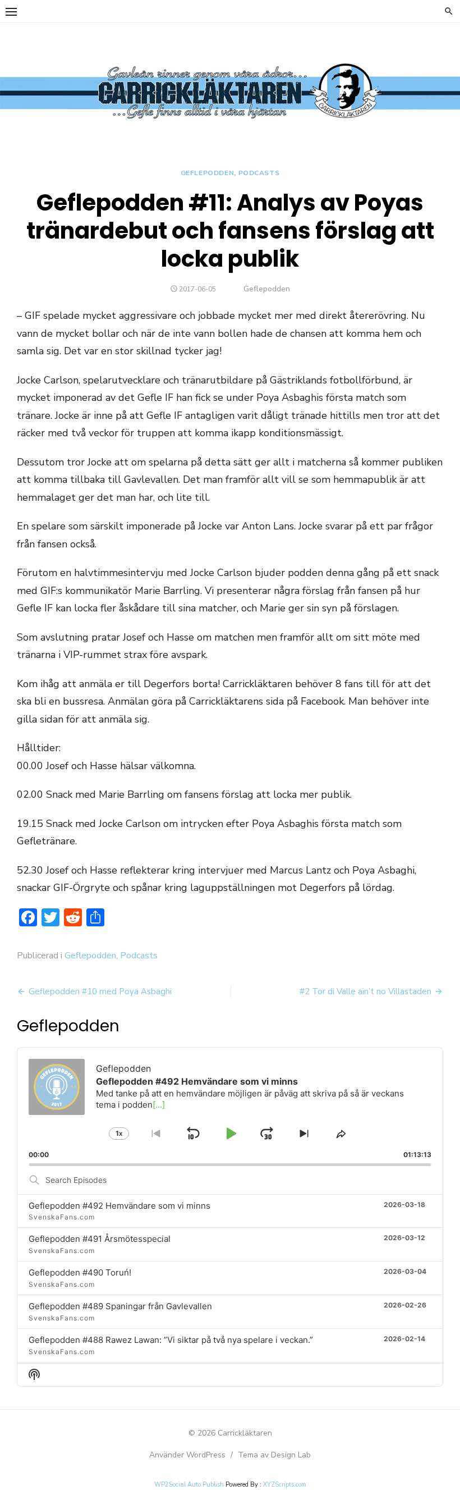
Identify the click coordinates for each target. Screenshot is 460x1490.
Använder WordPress (187, 1455)
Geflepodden (207, 172)
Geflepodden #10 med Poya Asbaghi (100, 991)
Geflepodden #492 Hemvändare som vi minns (119, 1205)
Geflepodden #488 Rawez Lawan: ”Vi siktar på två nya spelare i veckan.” (171, 1339)
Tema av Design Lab (274, 1455)
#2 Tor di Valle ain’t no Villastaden (365, 991)
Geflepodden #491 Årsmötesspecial (100, 1238)
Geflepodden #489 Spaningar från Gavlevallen (120, 1306)
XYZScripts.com (284, 1484)
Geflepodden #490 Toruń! (80, 1272)
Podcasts (259, 172)
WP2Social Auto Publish (189, 1484)
